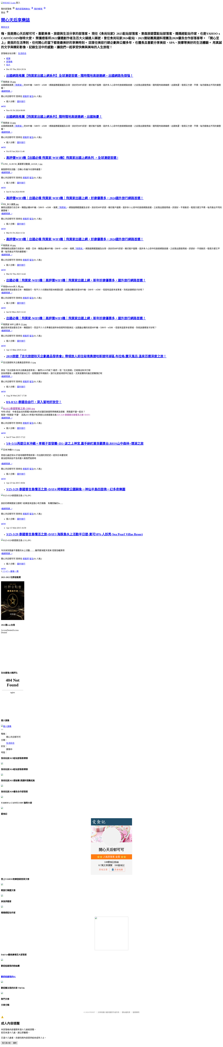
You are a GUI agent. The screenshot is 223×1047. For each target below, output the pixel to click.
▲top (3, 106)
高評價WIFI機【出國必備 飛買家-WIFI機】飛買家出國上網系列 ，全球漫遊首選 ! (62, 157)
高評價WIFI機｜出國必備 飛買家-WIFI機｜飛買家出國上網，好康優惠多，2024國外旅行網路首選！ (75, 198)
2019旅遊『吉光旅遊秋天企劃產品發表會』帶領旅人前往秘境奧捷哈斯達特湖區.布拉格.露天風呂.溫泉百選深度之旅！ (86, 356)
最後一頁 (14, 571)
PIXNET (92, 1012)
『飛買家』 (18, 85)
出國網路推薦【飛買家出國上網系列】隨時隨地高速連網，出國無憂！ (54, 116)
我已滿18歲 (6, 1043)
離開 (15, 1043)
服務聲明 (136, 1012)
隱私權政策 (126, 1012)
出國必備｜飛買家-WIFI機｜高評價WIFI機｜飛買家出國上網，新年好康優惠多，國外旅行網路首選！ (76, 280)
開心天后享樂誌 (15, 20)
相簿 (8, 58)
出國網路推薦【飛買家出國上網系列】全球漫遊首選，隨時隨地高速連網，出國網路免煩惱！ (69, 75)
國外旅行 (21, 101)
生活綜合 (22, 53)
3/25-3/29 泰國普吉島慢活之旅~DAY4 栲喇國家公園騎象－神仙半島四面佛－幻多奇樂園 (65, 489)
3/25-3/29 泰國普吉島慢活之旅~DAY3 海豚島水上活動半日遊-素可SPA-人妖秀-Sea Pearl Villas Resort (74, 534)
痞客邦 (26, 96)
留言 (31, 96)
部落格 (9, 62)
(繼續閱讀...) (6, 91)
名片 (8, 65)
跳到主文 (5, 27)
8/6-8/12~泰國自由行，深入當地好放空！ (34, 402)
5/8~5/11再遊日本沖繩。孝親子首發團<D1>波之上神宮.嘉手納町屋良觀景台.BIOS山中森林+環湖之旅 (75, 443)
